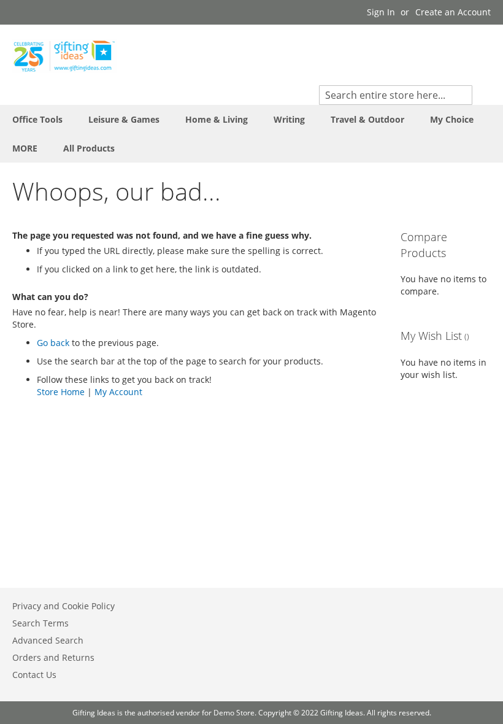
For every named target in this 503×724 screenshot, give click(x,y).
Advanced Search (47, 640)
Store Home (61, 392)
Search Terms (40, 623)
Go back (53, 343)
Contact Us (34, 674)
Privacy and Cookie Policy (63, 606)
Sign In (381, 12)
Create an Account (453, 12)
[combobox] (395, 95)
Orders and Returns (53, 657)
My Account (118, 392)
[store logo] (64, 56)
